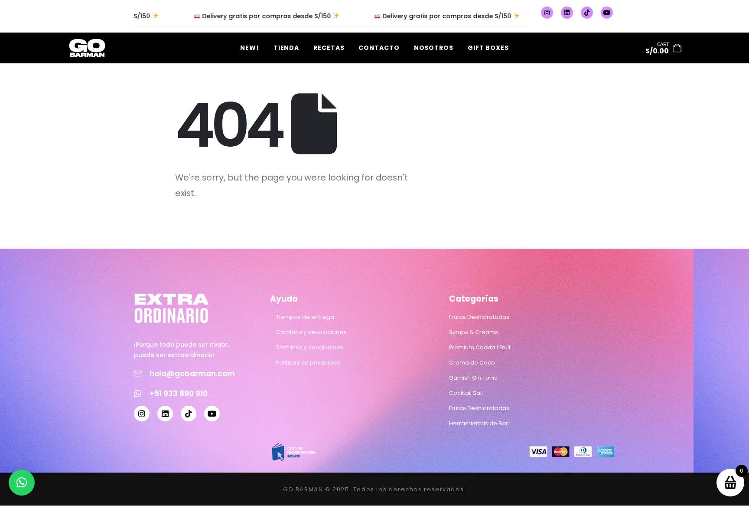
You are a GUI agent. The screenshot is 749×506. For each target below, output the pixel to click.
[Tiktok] (587, 13)
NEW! (249, 47)
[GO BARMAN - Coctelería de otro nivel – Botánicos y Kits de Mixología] (87, 48)
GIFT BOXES (488, 47)
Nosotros (433, 47)
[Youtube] (607, 13)
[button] (22, 483)
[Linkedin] (567, 13)
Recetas (328, 47)
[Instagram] (547, 13)
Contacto (378, 47)
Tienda (286, 47)
